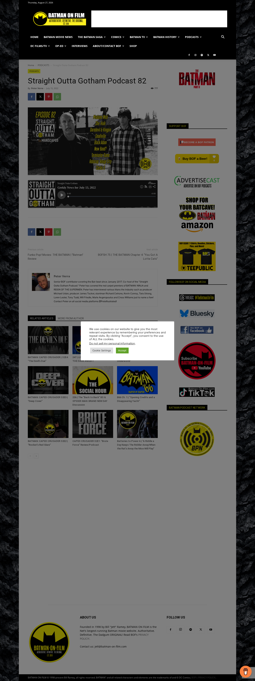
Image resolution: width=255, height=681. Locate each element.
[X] (208, 55)
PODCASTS (192, 37)
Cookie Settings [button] (101, 350)
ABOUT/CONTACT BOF (107, 46)
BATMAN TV (137, 37)
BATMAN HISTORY (165, 37)
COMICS (116, 37)
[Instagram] (195, 55)
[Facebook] (189, 55)
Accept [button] (122, 350)
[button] (222, 37)
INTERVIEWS (80, 46)
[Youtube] (214, 55)
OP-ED (59, 46)
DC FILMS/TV (38, 46)
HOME (34, 37)
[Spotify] (202, 55)
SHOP (133, 46)
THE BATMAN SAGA (90, 37)
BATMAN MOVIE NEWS (58, 37)
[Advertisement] (159, 18)
